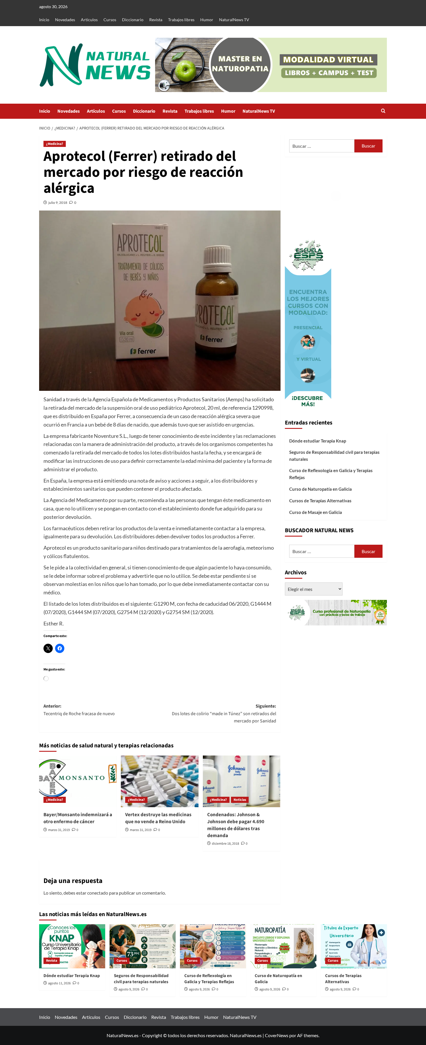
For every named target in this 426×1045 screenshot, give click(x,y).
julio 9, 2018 (57, 202)
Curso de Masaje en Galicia (315, 512)
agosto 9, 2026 (129, 989)
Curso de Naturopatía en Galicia (320, 489)
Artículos (89, 19)
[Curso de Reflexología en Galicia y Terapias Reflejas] (213, 946)
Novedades (65, 19)
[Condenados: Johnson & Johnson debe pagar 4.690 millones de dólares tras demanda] (241, 781)
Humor (206, 19)
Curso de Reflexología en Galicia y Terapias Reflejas (331, 474)
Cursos (109, 19)
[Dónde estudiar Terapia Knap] (72, 946)
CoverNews (276, 1035)
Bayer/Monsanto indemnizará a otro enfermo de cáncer (77, 818)
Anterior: (79, 710)
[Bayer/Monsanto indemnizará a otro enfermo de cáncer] (77, 781)
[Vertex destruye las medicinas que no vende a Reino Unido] (159, 781)
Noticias (240, 799)
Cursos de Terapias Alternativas (320, 500)
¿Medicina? (54, 143)
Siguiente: (224, 713)
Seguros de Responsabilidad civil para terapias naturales (334, 455)
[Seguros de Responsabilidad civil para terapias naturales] (143, 946)
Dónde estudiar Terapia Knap (317, 440)
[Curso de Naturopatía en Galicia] (283, 946)
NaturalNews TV (234, 19)
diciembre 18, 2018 (225, 843)
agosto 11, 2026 (59, 983)
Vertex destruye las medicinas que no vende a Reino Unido (158, 818)
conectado (97, 892)
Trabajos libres (181, 19)
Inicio (44, 19)
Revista (155, 19)
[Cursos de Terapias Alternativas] (354, 946)
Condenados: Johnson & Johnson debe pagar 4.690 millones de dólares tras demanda (235, 825)
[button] (383, 111)
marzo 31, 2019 (59, 830)
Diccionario (132, 19)
